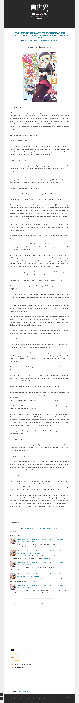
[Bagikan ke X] (14, 531)
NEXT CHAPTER (49, 514)
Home (8, 25)
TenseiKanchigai (38, 40)
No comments (54, 40)
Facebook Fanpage (45, 25)
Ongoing (21, 25)
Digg (56, 528)
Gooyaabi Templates (49, 698)
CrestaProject (17, 698)
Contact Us (61, 25)
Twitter (37, 528)
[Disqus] (39, 627)
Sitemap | (60, 697)
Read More (55, 547)
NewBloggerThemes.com (33, 698)
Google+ (43, 528)
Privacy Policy (65, 697)
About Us (14, 25)
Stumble (50, 528)
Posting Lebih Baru (15, 604)
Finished (36, 25)
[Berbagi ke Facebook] (15, 531)
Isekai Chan (19, 697)
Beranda (41, 604)
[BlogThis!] (13, 531)
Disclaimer (69, 25)
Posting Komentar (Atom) (24, 691)
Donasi (54, 25)
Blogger (29, 697)
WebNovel (46, 40)
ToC (41, 514)
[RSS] (68, 697)
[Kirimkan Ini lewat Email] (11, 531)
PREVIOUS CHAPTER (31, 514)
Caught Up (29, 25)
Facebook (30, 528)
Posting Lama (65, 604)
